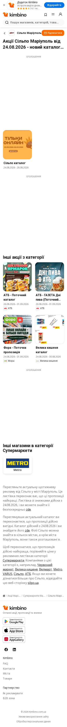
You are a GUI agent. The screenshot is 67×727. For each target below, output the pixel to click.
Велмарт (45, 569)
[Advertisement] (33, 92)
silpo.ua (33, 583)
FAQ (5, 663)
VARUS (7, 574)
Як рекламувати (13, 693)
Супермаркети (13, 560)
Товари (7, 678)
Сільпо (19, 574)
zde (28, 509)
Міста (6, 673)
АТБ (28, 574)
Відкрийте (54, 5)
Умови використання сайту (34, 716)
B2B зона (9, 698)
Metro (57, 569)
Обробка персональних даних (33, 721)
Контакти (9, 668)
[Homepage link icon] (4, 595)
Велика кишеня (26, 569)
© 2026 (33, 711)
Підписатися (55, 32)
